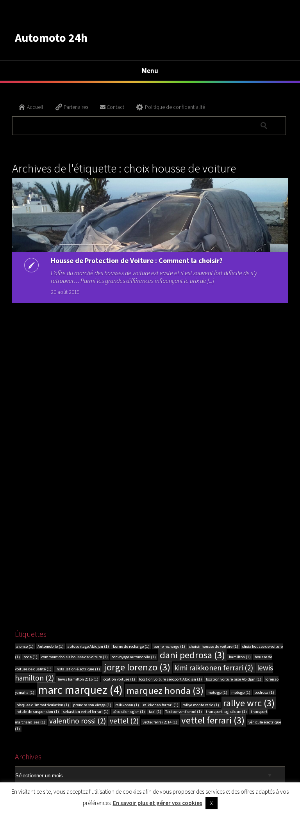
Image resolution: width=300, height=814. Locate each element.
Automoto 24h (51, 37)
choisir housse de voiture (213, 646)
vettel (124, 720)
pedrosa (264, 692)
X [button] (211, 803)
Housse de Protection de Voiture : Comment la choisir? (137, 260)
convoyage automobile (134, 656)
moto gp (217, 692)
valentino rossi (77, 720)
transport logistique (226, 711)
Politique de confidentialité (175, 106)
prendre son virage (92, 704)
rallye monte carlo (200, 704)
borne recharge (169, 646)
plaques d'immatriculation (42, 704)
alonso (25, 646)
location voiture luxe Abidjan (233, 679)
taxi (155, 711)
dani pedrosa (192, 655)
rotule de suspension (37, 711)
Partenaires (76, 106)
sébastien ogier (128, 711)
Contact (115, 106)
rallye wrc (249, 703)
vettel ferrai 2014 (160, 722)
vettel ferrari (213, 720)
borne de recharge (131, 646)
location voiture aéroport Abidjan (170, 679)
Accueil (35, 106)
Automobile (51, 646)
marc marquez (80, 689)
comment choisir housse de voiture (74, 656)
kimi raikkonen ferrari (213, 667)
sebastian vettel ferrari (86, 711)
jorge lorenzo (137, 667)
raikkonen (127, 704)
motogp (240, 692)
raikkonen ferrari (161, 704)
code (31, 656)
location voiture (118, 679)
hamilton (240, 656)
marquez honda (165, 690)
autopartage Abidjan (88, 646)
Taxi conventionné (183, 711)
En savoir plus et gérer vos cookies (157, 803)
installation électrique (77, 669)
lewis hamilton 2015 (78, 679)
